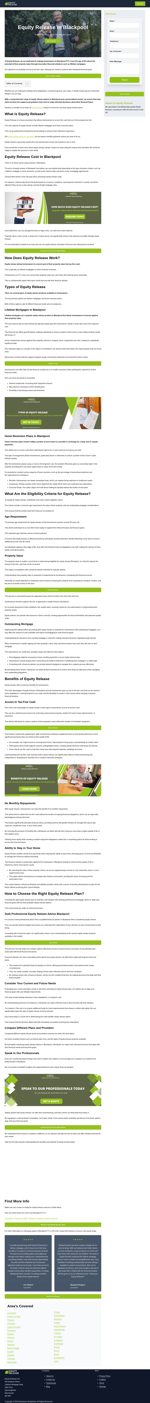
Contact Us (50, 1380)
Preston (10, 1341)
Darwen (57, 1323)
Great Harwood (60, 1326)
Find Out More (53, 590)
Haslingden (58, 1340)
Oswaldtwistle (59, 1330)
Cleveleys (40, 1218)
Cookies (102, 1380)
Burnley (57, 1347)
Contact (140, 4)
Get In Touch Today (53, 76)
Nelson (57, 1351)
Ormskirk (10, 1355)
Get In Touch (124, 94)
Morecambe (12, 1362)
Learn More (53, 943)
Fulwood (10, 1338)
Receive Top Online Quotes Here (53, 1225)
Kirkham (10, 1334)
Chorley (57, 1312)
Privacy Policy (104, 1376)
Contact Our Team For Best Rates (53, 251)
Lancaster (11, 1359)
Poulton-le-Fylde (20, 1218)
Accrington (58, 1337)
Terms (101, 1383)
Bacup (56, 1354)
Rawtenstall (58, 1344)
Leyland (10, 1352)
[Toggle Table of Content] (26, 84)
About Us (49, 1376)
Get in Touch (53, 728)
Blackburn (58, 1319)
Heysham (11, 1345)
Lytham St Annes (51, 1218)
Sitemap (102, 1387)
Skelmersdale (59, 1316)
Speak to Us (53, 363)
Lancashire (9, 1218)
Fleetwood (11, 1331)
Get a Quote (51, 41)
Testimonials (51, 1383)
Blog (48, 1387)
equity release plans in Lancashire (21, 137)
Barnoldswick (59, 1358)
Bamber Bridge (13, 1348)
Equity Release (37, 108)
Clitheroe (57, 1333)
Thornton (31, 1218)
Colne (56, 1361)
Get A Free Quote (53, 1296)
